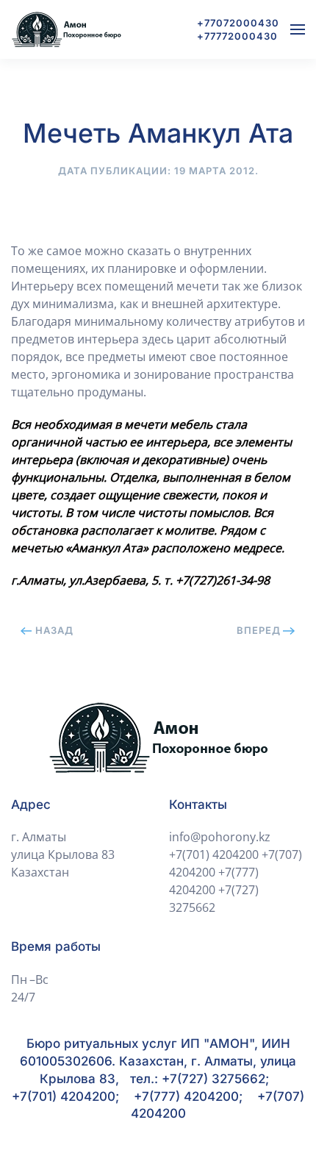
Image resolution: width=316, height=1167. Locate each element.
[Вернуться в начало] (66, 29)
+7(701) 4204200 (214, 854)
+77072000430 (238, 23)
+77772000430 (237, 36)
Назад (54, 630)
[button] (297, 29)
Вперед (259, 630)
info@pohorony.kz (219, 837)
